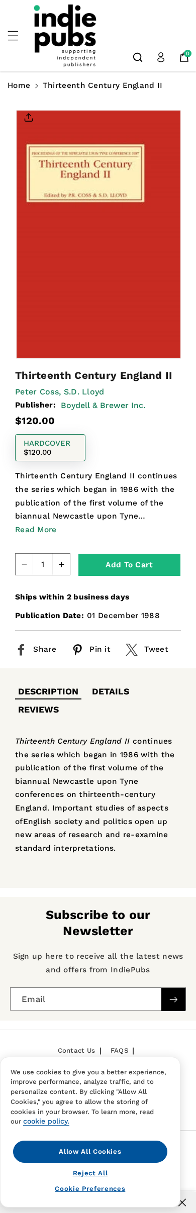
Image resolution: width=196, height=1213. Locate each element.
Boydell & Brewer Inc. (103, 405)
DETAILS (110, 691)
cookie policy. (46, 1121)
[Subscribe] (173, 999)
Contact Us (76, 1050)
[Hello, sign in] (161, 57)
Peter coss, (38, 391)
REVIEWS (38, 709)
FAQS (119, 1050)
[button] (19, 36)
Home (19, 85)
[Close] (182, 1202)
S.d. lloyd (84, 391)
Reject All (90, 1173)
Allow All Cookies (90, 1151)
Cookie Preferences (90, 1188)
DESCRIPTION (48, 691)
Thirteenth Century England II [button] (103, 85)
